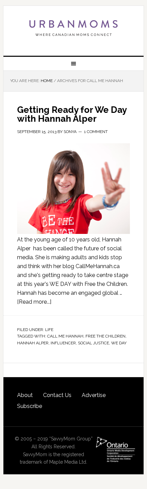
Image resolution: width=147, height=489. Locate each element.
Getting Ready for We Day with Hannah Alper (71, 114)
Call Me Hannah (65, 336)
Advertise (94, 395)
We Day (118, 343)
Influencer (63, 343)
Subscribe (29, 406)
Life (49, 329)
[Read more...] (34, 302)
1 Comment (96, 131)
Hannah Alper (33, 343)
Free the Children (105, 336)
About (25, 395)
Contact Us (57, 395)
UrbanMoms (73, 28)
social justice (93, 343)
